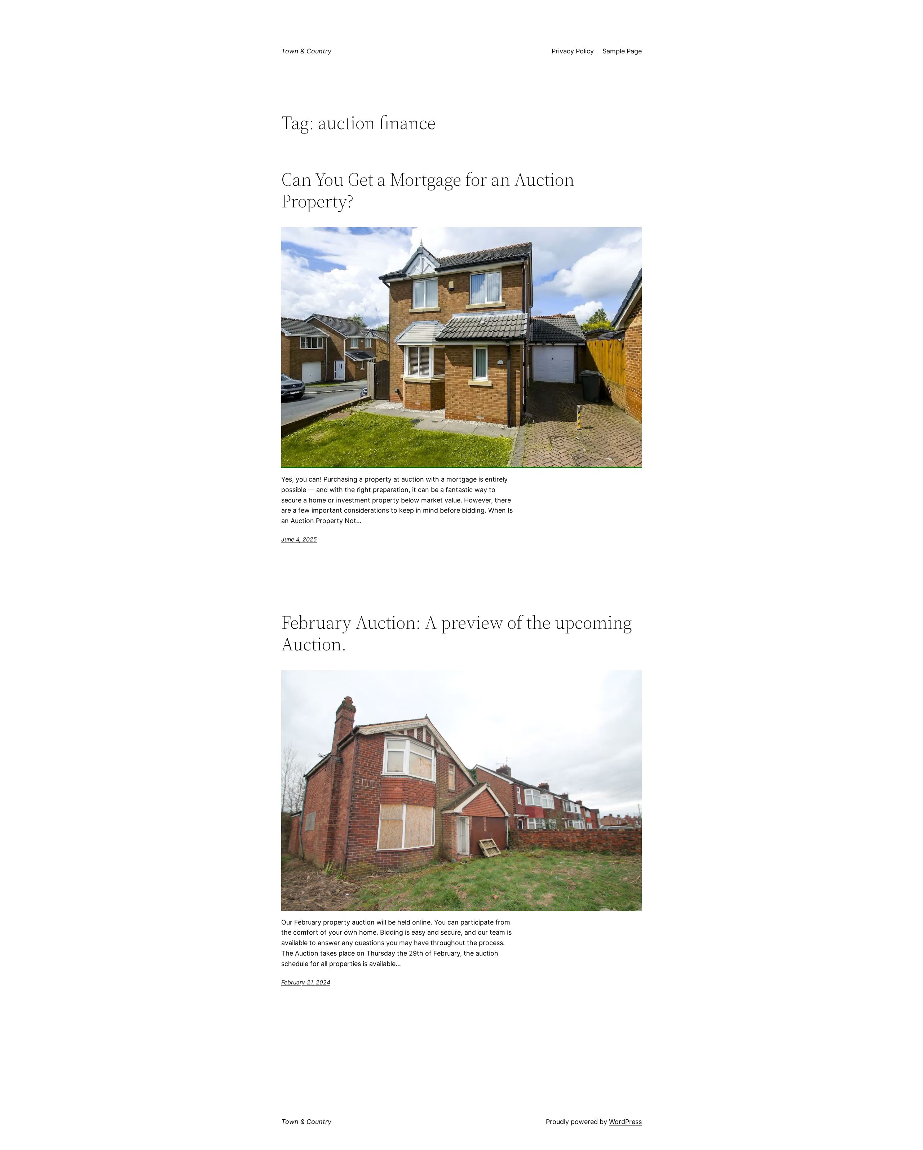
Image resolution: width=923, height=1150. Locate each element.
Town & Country (306, 51)
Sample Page (622, 51)
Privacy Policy (573, 51)
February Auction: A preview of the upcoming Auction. (456, 633)
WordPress (625, 1121)
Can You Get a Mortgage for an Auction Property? (427, 190)
